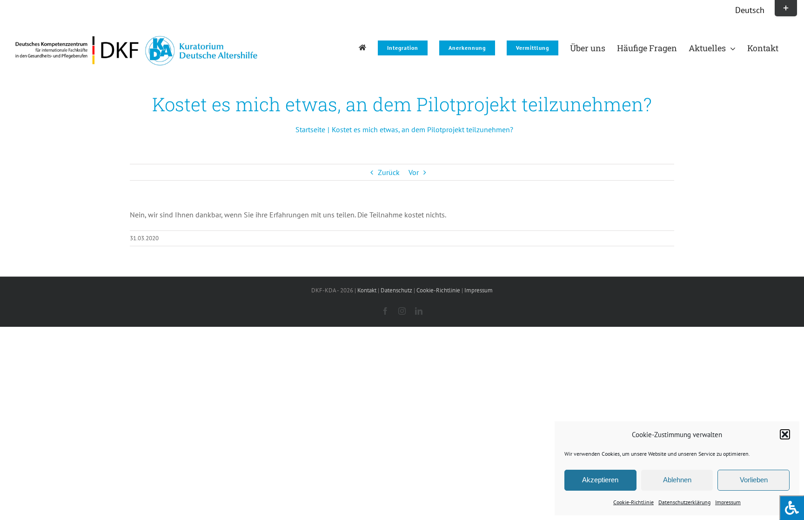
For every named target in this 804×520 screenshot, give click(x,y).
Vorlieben (754, 480)
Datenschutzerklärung (684, 502)
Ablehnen (677, 480)
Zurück (389, 172)
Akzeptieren (600, 480)
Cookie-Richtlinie (633, 502)
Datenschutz (396, 290)
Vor (414, 172)
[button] (785, 434)
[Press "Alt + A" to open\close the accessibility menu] (791, 507)
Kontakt (366, 290)
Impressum (728, 502)
